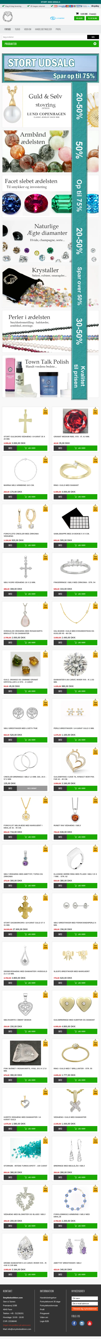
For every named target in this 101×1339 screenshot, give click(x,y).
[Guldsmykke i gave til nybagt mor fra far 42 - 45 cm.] (60, 787)
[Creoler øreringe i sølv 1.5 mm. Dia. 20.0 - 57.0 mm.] (25, 761)
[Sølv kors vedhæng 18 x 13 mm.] (10, 592)
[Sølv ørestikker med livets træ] (10, 738)
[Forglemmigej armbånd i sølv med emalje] (60, 1224)
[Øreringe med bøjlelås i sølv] (60, 1176)
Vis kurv (79, 18)
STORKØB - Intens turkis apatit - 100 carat (25, 1166)
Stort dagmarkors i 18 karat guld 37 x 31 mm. (24, 924)
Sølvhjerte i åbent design (17, 1020)
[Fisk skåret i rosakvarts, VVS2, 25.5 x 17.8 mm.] (10, 1078)
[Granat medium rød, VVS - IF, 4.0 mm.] (60, 446)
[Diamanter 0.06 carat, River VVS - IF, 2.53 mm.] (60, 689)
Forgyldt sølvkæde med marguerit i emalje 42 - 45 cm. (23, 826)
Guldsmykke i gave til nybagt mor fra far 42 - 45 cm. (74, 778)
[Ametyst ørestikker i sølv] (60, 1273)
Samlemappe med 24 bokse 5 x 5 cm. (72, 534)
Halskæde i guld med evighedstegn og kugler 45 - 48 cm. (74, 632)
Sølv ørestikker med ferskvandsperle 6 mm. (75, 924)
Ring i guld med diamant (66, 485)
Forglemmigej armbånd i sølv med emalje (72, 1215)
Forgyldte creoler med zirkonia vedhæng (21, 535)
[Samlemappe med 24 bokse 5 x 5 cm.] (60, 544)
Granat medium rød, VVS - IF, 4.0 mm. (72, 437)
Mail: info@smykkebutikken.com (17, 1329)
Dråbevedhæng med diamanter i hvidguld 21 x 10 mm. (25, 972)
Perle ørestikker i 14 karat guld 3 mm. (74, 728)
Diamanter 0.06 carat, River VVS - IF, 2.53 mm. (74, 681)
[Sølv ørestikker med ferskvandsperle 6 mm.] (60, 933)
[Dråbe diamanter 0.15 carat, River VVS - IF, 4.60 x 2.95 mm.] (10, 1273)
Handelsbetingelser (43, 29)
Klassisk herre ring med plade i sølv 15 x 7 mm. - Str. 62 (75, 875)
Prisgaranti (44, 1313)
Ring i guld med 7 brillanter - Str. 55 (73, 1068)
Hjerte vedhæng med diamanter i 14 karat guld (22, 1118)
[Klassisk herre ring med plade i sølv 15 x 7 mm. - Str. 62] (60, 884)
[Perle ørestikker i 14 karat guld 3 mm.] (60, 738)
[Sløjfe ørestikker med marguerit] (60, 981)
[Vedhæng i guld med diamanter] (60, 1127)
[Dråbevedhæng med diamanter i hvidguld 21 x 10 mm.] (10, 981)
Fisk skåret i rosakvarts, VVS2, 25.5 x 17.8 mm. (25, 1069)
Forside (8, 29)
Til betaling (92, 18)
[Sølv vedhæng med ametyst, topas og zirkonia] (10, 884)
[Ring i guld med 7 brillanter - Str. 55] (60, 1078)
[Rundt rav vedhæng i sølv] (60, 835)
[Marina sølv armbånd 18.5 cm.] (10, 495)
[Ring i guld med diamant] (60, 495)
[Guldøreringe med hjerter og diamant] (60, 1030)
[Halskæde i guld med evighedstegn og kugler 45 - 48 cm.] (60, 641)
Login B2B (44, 1321)
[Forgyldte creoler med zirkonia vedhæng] (10, 544)
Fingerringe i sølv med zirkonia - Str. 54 (74, 582)
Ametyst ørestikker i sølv (67, 1263)
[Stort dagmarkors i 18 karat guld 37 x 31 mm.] (10, 933)
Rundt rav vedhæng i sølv (67, 825)
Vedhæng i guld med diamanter (70, 1117)
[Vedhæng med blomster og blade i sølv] (10, 1224)
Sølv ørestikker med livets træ (20, 728)
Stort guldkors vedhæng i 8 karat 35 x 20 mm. (24, 438)
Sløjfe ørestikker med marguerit (72, 971)
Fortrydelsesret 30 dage (50, 1301)
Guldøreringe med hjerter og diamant (74, 1020)
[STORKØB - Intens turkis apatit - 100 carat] (10, 1176)
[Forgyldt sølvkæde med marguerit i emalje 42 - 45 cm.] (10, 835)
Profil (58, 29)
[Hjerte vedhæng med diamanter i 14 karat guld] (10, 1127)
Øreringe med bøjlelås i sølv (69, 1166)
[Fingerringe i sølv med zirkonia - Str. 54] (60, 592)
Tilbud (17, 29)
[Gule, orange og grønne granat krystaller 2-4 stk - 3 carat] (10, 689)
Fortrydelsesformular (49, 1305)
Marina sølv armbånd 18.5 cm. (19, 485)
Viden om (27, 29)
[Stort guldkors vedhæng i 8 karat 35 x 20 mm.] (10, 446)
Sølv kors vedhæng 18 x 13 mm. (20, 582)
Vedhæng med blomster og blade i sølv (25, 1214)
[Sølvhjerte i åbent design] (10, 1030)
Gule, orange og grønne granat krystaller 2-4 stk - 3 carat (21, 681)
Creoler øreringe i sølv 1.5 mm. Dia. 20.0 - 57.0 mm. (25, 778)
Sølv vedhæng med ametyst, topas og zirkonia (23, 875)
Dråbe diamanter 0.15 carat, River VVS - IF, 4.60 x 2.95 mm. (25, 1264)
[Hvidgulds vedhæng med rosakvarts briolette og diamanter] (10, 641)
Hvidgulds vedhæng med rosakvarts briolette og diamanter (23, 632)
